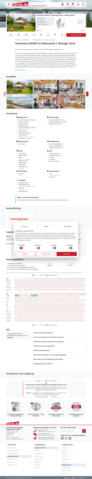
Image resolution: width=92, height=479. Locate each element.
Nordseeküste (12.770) (12, 453)
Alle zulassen (66, 254)
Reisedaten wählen (76, 35)
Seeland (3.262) (11, 462)
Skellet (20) (64, 473)
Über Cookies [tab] (67, 226)
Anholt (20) (37, 450)
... (30, 40)
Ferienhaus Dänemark (22, 40)
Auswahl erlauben (46, 254)
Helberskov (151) (66, 459)
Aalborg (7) (64, 447)
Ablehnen (25, 254)
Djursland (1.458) (39, 453)
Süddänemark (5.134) (12, 465)
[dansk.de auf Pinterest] (69, 438)
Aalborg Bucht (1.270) (40, 447)
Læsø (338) (37, 462)
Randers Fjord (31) (66, 470)
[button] (8, 4)
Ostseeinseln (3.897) (12, 459)
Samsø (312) (37, 467)
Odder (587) (37, 465)
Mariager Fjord (37, 40)
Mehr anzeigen (21, 70)
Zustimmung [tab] (24, 226)
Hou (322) (64, 462)
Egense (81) (64, 453)
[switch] (38, 248)
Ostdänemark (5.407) (12, 456)
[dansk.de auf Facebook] (62, 438)
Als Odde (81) (65, 450)
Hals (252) (64, 456)
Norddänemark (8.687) (12, 450)
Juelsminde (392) (39, 459)
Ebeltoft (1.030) (38, 456)
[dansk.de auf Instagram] (66, 438)
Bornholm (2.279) (11, 447)
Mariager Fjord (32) (66, 465)
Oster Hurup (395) (66, 467)
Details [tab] (46, 226)
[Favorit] (84, 27)
